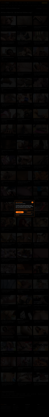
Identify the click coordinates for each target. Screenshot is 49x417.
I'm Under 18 (29, 212)
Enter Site (19, 212)
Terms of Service (28, 214)
